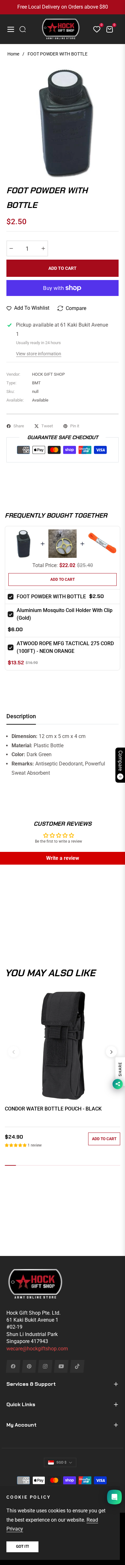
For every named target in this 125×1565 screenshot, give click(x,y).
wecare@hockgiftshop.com (37, 1349)
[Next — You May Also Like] (111, 1051)
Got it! (22, 1546)
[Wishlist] (94, 29)
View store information (38, 353)
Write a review (62, 858)
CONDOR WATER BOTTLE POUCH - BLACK (53, 1109)
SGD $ (61, 1462)
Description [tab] (21, 716)
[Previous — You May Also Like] (13, 1051)
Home (13, 53)
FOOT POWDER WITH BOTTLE (51, 597)
